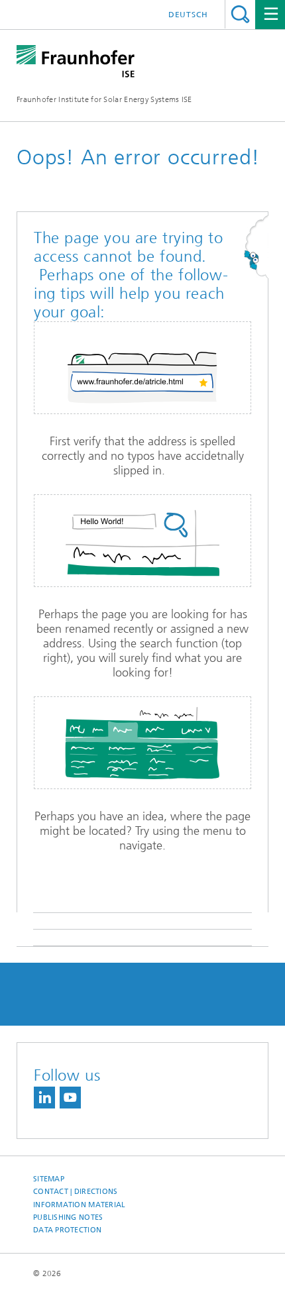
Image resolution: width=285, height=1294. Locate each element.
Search (240, 14)
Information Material (79, 1205)
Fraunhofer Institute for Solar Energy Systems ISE (104, 99)
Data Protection (67, 1230)
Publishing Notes (68, 1217)
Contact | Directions (75, 1191)
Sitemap (48, 1179)
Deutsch (188, 14)
